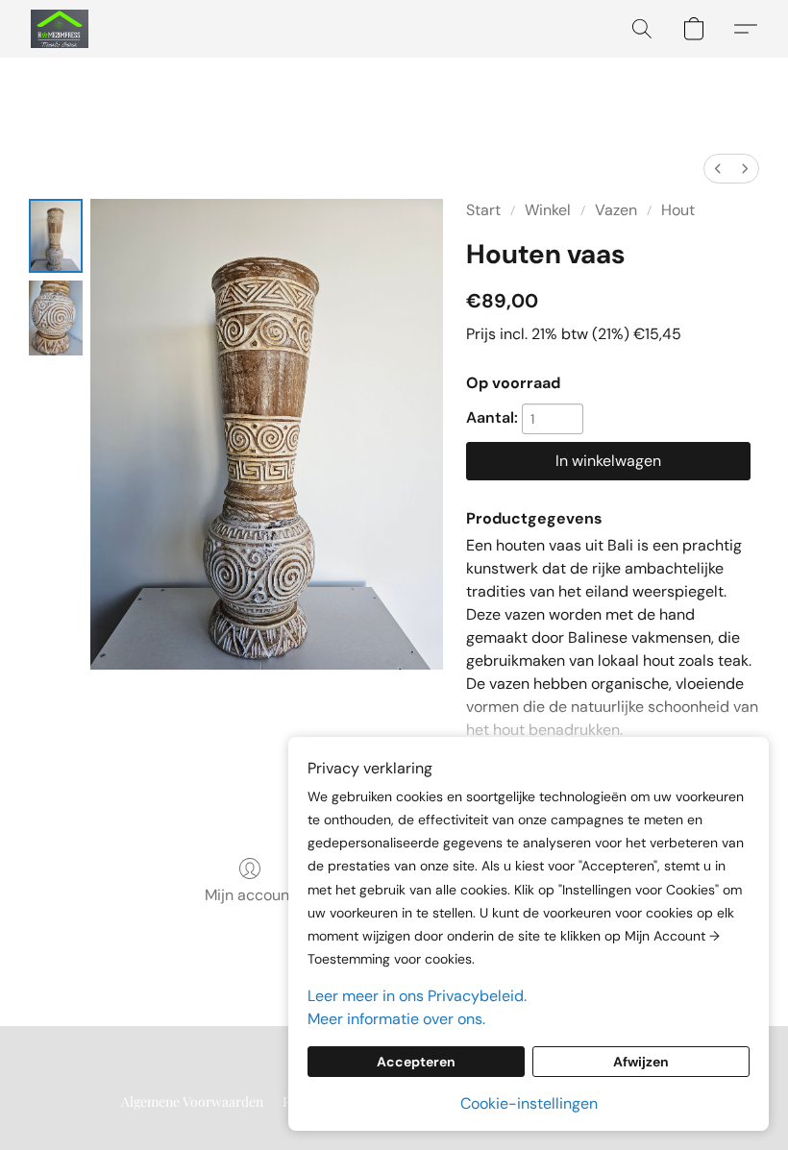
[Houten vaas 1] (56, 318)
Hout (678, 210)
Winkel (548, 210)
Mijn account (250, 895)
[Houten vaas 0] (56, 236)
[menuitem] (717, 169)
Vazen (616, 210)
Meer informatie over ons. (396, 1019)
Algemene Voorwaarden (192, 1101)
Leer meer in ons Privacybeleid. (417, 996)
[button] (59, 29)
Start (483, 210)
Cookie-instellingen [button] (529, 1103)
